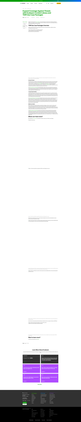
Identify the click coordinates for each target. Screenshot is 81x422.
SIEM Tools (42, 409)
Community (51, 399)
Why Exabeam (40, 3)
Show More (40, 384)
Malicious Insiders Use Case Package (33, 110)
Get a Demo (58, 3)
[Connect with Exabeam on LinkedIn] (25, 400)
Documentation (51, 398)
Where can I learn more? (25, 26)
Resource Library (43, 398)
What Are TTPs (33, 415)
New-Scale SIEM (42, 415)
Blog (25, 8)
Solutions (32, 3)
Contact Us (51, 3)
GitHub (38, 339)
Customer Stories (43, 399)
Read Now (24, 371)
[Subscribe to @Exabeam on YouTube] (29, 400)
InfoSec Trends (29, 8)
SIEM (32, 409)
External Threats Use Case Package (33, 87)
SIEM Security (51, 415)
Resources (35, 3)
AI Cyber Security (43, 410)
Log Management (51, 410)
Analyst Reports (33, 398)
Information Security (34, 410)
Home (23, 8)
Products (28, 3)
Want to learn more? (24, 28)
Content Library (35, 118)
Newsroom (33, 399)
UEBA (50, 409)
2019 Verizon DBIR (40, 83)
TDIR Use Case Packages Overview (25, 24)
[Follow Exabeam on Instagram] (28, 400)
